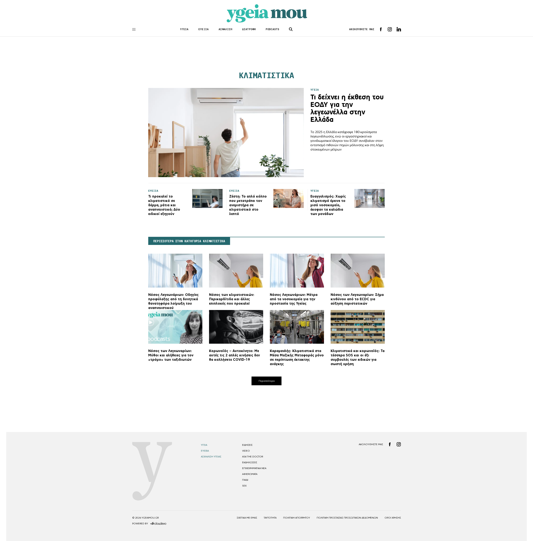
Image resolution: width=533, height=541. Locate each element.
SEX (244, 485)
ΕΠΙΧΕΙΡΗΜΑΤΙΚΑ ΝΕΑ (254, 468)
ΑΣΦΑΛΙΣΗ (225, 29)
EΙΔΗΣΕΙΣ (247, 445)
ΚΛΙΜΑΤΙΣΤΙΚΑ (266, 75)
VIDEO (246, 450)
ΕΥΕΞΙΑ (203, 29)
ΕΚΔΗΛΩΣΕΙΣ (249, 462)
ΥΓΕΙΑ (184, 29)
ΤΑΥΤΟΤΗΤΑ (270, 517)
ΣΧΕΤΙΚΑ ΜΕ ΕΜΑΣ (247, 517)
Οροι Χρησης (393, 517)
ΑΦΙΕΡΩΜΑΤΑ (249, 474)
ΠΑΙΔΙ (245, 480)
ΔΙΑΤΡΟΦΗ (249, 29)
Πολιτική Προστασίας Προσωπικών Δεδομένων (347, 517)
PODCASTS (272, 29)
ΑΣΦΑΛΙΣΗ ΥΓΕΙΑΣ (211, 456)
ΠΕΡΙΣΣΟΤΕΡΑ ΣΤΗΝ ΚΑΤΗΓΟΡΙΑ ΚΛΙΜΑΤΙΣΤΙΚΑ (189, 241)
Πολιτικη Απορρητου (296, 517)
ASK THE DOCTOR (252, 456)
